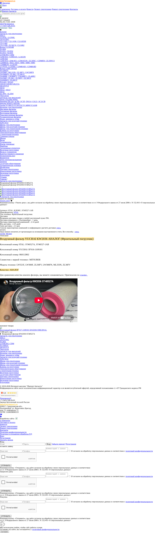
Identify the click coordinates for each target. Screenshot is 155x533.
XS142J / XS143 (6, 82)
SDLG (2, 36)
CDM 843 (4, 59)
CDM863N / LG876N (8, 65)
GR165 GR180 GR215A (9, 84)
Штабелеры (5, 167)
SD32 (2, 92)
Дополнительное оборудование (13, 369)
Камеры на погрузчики (9, 131)
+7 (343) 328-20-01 (7, 26)
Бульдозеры (5, 175)
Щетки (3, 138)
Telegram (3, 28)
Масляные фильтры (8, 109)
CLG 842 (3, 43)
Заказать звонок (6, 440)
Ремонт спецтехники (60, 9)
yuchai (2, 234)
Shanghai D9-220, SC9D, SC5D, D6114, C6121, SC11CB (22, 101)
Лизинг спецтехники (42, 9)
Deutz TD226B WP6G (9, 100)
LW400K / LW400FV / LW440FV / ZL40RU (17, 76)
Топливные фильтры (8, 111)
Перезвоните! (5, 398)
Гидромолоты (5, 142)
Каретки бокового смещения (12, 154)
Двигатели (4, 96)
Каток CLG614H (7, 47)
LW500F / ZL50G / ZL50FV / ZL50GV (15, 78)
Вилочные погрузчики (9, 150)
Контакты (74, 9)
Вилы (2, 140)
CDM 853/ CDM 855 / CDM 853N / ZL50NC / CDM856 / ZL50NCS (27, 61)
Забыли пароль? (58, 444)
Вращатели (4, 158)
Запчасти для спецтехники (11, 181)
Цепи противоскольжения (11, 160)
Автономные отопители (10, 148)
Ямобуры (4, 146)
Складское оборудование (10, 163)
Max (10, 28)
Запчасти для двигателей (10, 98)
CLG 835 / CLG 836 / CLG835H (13, 41)
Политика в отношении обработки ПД (16, 434)
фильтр (9, 234)
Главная (3, 179)
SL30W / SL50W (7, 94)
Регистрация (5, 438)
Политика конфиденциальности (13, 432)
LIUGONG (4, 39)
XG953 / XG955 (6, 53)
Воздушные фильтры (8, 113)
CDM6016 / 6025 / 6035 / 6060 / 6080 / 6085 (17, 63)
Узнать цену (5, 201)
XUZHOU (4, 70)
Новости (30, 9)
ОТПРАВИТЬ (6, 465)
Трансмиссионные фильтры (11, 115)
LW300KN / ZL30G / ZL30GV (12, 74)
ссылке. (84, 275)
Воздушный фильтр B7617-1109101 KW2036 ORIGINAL (23, 330)
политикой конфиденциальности (139, 451)
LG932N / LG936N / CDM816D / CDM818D (18, 67)
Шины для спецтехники (10, 361)
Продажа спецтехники (9, 376)
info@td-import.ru (7, 24)
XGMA (3, 49)
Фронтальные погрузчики (11, 171)
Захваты (3, 162)
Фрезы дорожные (7, 144)
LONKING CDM (7, 55)
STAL (16, 212)
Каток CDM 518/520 (8, 68)
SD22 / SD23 (5, 90)
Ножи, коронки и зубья (9, 119)
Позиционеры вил (7, 156)
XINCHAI (4, 123)
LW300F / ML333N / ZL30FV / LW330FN (17, 72)
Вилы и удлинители (8, 152)
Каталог (3, 32)
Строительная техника (9, 134)
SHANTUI (4, 86)
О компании (5, 9)
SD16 (2, 88)
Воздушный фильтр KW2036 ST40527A (18, 334)
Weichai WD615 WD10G (10, 103)
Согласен (4, 532)
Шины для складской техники (12, 127)
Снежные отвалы (7, 136)
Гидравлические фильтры (10, 117)
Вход (4, 5)
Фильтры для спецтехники (11, 107)
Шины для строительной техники (14, 129)
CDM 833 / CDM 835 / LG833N (13, 57)
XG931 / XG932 (6, 51)
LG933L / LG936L (7, 37)
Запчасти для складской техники (13, 357)
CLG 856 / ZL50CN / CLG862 (12, 45)
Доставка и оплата (18, 9)
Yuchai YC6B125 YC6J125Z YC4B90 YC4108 (18, 105)
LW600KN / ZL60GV (8, 80)
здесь (58, 228)
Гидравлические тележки (10, 165)
